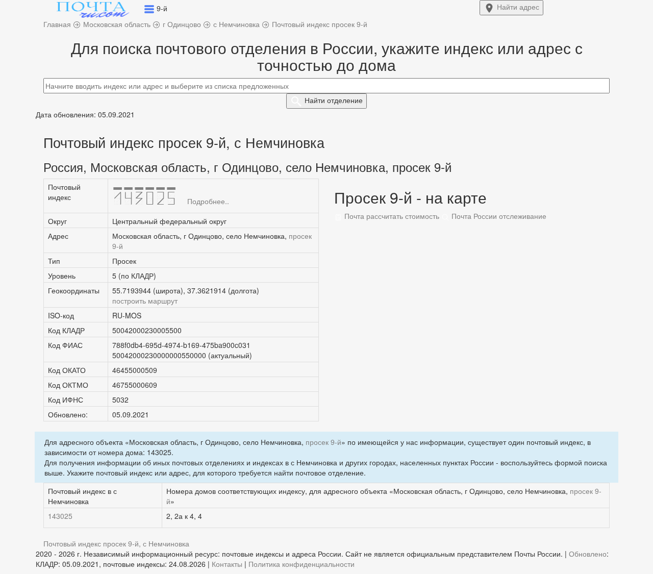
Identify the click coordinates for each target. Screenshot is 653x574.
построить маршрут (145, 300)
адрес (518, 7)
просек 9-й (323, 442)
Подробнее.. (208, 201)
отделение (334, 100)
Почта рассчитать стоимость (390, 216)
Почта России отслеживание (497, 216)
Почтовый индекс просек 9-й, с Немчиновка (116, 543)
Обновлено (588, 553)
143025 (60, 516)
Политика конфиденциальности (301, 564)
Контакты (227, 564)
